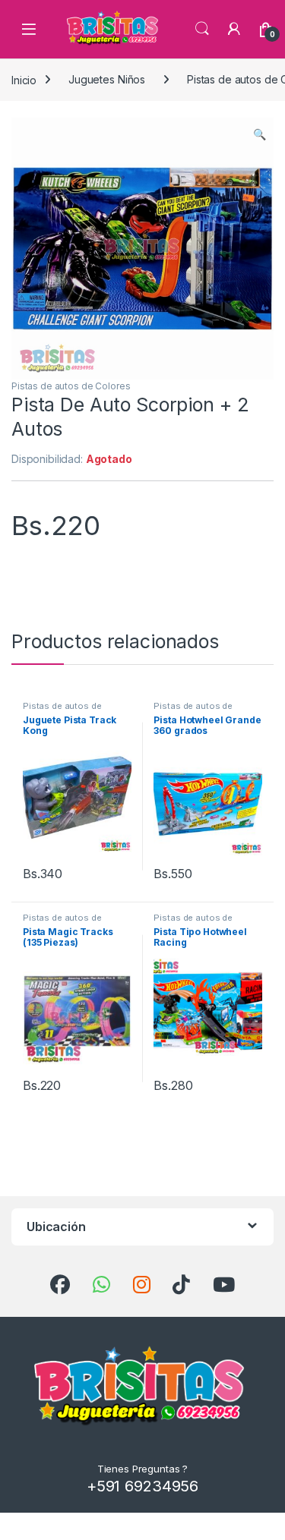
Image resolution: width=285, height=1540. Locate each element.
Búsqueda (202, 28)
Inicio (23, 79)
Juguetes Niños (106, 79)
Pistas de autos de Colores (70, 386)
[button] (259, 134)
